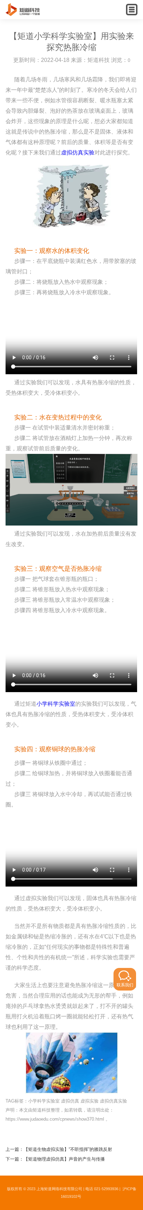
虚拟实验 (90, 1101)
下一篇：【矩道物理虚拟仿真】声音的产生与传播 (55, 1159)
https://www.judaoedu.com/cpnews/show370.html (55, 1119)
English (118, 16)
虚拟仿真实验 (77, 152)
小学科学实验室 (55, 704)
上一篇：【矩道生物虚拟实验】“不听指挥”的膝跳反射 (59, 1149)
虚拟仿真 (70, 1101)
